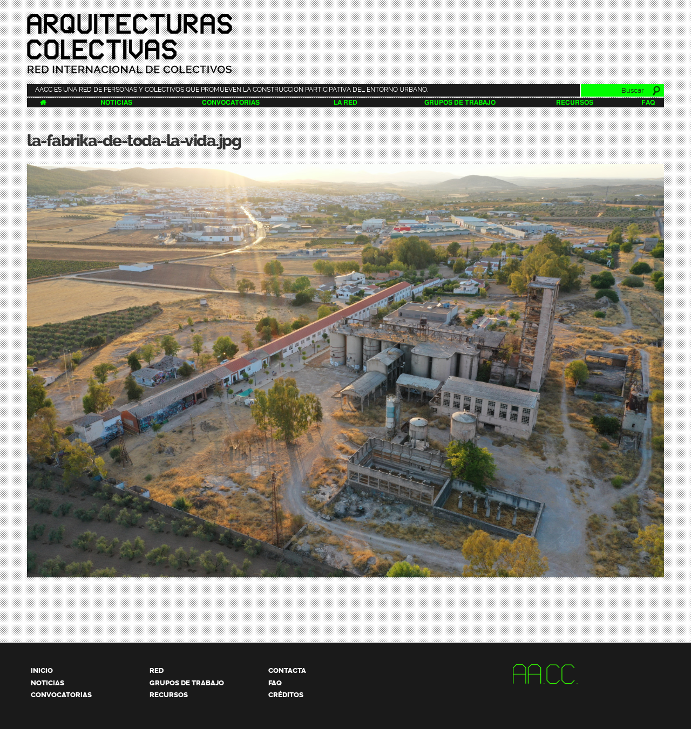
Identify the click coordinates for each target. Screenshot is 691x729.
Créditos (285, 695)
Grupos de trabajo (460, 102)
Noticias (116, 102)
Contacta (287, 670)
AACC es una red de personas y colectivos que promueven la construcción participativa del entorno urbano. (231, 89)
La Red (345, 102)
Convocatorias (231, 102)
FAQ (648, 102)
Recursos (574, 102)
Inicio (42, 670)
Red (157, 670)
